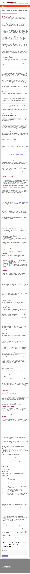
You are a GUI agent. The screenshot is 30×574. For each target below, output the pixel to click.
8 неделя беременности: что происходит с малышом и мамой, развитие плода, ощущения (18, 543)
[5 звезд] (4, 532)
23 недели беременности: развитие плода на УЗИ (17, 154)
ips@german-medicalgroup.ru (6, 566)
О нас (3, 561)
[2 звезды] (2, 532)
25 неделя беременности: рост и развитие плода (24, 542)
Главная (3, 560)
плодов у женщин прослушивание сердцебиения (16, 407)
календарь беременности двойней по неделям (10, 243)
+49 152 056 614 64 (6, 565)
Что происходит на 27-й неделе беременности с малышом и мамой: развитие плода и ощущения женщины (11, 543)
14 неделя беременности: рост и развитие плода (17, 207)
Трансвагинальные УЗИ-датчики (6, 408)
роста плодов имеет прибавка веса (21, 173)
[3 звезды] (3, 532)
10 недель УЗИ (13, 403)
